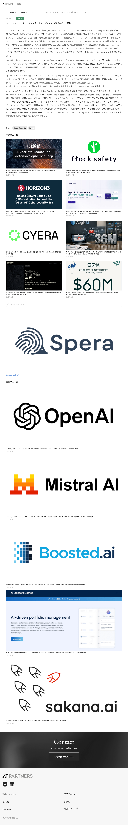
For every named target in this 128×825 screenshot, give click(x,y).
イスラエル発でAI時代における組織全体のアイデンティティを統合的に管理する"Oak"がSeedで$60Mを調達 (92, 293)
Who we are (9, 794)
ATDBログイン (70, 809)
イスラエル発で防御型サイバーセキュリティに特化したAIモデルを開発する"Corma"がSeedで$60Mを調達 (30, 171)
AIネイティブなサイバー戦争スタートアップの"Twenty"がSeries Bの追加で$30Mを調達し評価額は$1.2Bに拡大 (33, 293)
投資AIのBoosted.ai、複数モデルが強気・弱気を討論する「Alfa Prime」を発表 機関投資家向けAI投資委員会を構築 (45, 584)
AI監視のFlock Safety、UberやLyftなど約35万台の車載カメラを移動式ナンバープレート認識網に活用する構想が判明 (94, 171)
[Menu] (124, 3)
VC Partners (70, 794)
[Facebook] (5, 784)
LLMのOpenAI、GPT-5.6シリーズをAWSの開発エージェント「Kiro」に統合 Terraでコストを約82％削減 (42, 449)
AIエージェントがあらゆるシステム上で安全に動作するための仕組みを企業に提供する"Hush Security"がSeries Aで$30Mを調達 (93, 212)
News (23, 12)
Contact (6, 809)
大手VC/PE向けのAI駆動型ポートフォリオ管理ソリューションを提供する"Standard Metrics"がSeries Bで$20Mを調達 (46, 653)
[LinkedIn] (12, 784)
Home (12, 12)
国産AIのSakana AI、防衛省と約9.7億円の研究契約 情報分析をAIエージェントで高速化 (36, 720)
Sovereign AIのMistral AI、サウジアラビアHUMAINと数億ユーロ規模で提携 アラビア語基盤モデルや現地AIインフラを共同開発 (49, 517)
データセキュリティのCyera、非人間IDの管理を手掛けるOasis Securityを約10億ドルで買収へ (33, 253)
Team (5, 801)
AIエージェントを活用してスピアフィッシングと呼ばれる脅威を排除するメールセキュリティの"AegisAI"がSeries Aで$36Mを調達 (93, 253)
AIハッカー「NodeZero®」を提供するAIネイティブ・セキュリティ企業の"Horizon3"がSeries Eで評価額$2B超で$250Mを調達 (30, 212)
